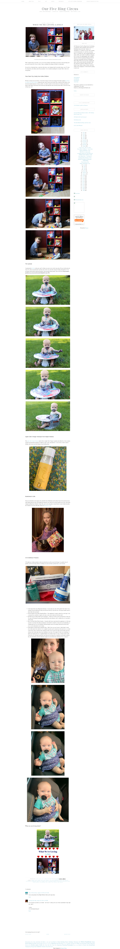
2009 (83, 188)
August (84, 146)
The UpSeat (54, 882)
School (80, 945)
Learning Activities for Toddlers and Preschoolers (77, 943)
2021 (84, 135)
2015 (83, 180)
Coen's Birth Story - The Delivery (85, 156)
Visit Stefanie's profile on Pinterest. (81, 105)
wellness (60, 882)
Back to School (56, 942)
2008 (84, 190)
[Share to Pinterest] (65, 879)
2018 (83, 175)
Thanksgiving (28, 946)
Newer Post (67, 934)
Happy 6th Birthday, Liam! (85, 150)
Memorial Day (28, 945)
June (84, 166)
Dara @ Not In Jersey (33, 892)
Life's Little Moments (78, 125)
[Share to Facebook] (63, 879)
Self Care (48, 882)
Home (22, 1)
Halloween (53, 943)
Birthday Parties (64, 942)
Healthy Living (41, 881)
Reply (30, 897)
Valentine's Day (45, 946)
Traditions (39, 946)
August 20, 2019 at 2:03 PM (42, 900)
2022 (84, 134)
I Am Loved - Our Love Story (85, 147)
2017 (83, 177)
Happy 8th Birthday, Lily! (85, 163)
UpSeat (33, 268)
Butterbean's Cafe (47, 505)
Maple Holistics (57, 881)
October (84, 143)
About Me (31, 1)
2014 (83, 181)
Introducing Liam (77, 119)
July (84, 165)
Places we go (75, 945)
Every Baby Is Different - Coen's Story (85, 149)
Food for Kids (39, 943)
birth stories (50, 946)
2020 (84, 137)
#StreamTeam (28, 942)
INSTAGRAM (77, 77)
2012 (83, 184)
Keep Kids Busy (60, 943)
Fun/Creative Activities (47, 943)
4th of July (33, 942)
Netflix (40, 945)
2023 (84, 132)
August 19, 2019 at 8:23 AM (43, 892)
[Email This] (59, 879)
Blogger (86, 228)
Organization (66, 881)
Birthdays (71, 942)
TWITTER (76, 82)
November (84, 141)
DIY (80, 942)
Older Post (28, 934)
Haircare (33, 881)
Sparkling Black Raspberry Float (85, 157)
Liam (91, 943)
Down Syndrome (86, 942)
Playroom (42, 882)
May (84, 168)
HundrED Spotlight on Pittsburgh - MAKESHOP (85, 160)
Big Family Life (48, 880)
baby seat (40, 880)
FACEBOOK (76, 79)
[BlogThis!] (61, 879)
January (84, 174)
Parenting (64, 945)
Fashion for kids (32, 943)
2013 (83, 182)
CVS (63, 880)
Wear (52, 1)
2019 (84, 138)
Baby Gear (34, 880)
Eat (46, 1)
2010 (83, 187)
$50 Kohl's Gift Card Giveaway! (80, 117)
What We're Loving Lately (85, 152)
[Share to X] (62, 879)
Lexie (88, 943)
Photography (70, 945)
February (84, 172)
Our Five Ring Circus (60, 8)
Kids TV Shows (49, 881)
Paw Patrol (36, 882)
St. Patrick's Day (85, 945)
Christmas (76, 942)
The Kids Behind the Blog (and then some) (82, 122)
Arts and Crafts (50, 942)
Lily (94, 943)
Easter (26, 943)
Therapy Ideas (33, 946)
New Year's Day (46, 945)
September (84, 144)
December (84, 140)
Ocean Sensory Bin (85, 162)
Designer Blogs (64, 948)
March (84, 171)
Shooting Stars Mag (32, 900)
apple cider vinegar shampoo (33, 441)
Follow (75, 91)
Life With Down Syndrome (75, 1)
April (84, 169)
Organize (61, 1)
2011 (83, 185)
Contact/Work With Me (93, 1)
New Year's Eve (53, 945)
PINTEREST (76, 80)
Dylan (93, 942)
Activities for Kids (40, 942)
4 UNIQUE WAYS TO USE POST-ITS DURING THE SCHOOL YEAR (85, 154)
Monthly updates (35, 945)
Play (39, 1)
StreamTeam (92, 945)
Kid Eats (65, 943)
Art (45, 942)
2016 (83, 178)
